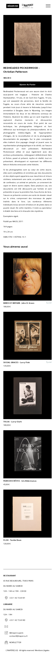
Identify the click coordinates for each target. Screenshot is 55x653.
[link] (27, 39)
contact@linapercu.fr (18, 636)
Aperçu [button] (27, 276)
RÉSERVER (12, 6)
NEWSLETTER (15, 642)
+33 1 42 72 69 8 (16, 598)
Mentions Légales (42, 650)
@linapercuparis (16, 633)
